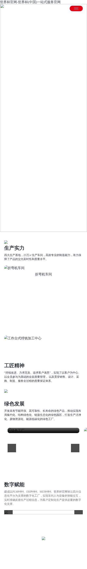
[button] (7, 323)
